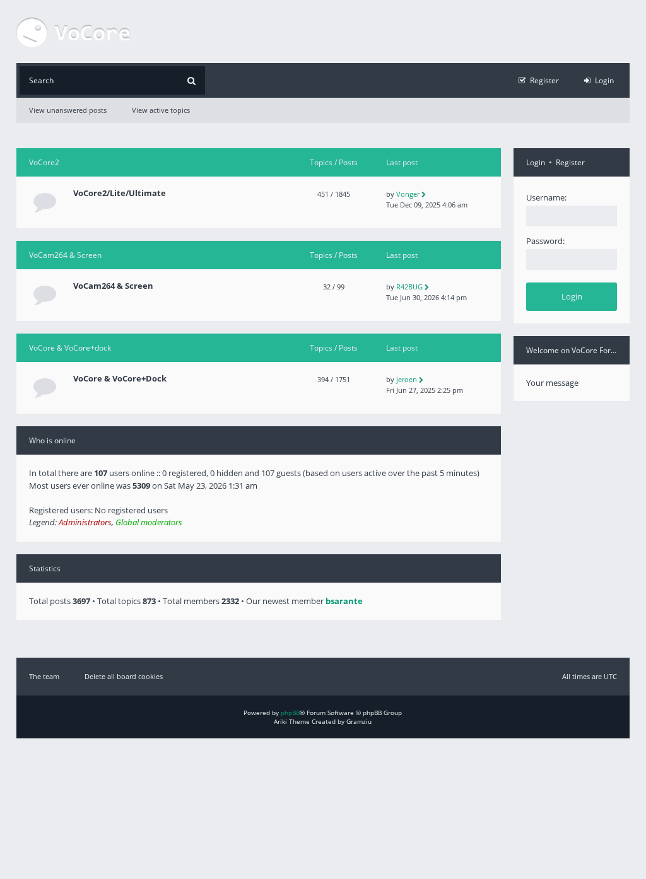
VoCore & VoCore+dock (70, 347)
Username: (546, 197)
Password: (545, 241)
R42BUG (409, 286)
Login (535, 162)
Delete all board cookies (124, 676)
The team (44, 676)
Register (570, 162)
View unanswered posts (68, 110)
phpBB (290, 712)
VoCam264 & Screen (65, 255)
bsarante (344, 601)
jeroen (406, 379)
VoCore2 (44, 162)
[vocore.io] (73, 31)
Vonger (408, 194)
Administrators (85, 522)
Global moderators (148, 522)
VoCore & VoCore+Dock (120, 379)
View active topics (161, 110)
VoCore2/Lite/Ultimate (119, 193)
